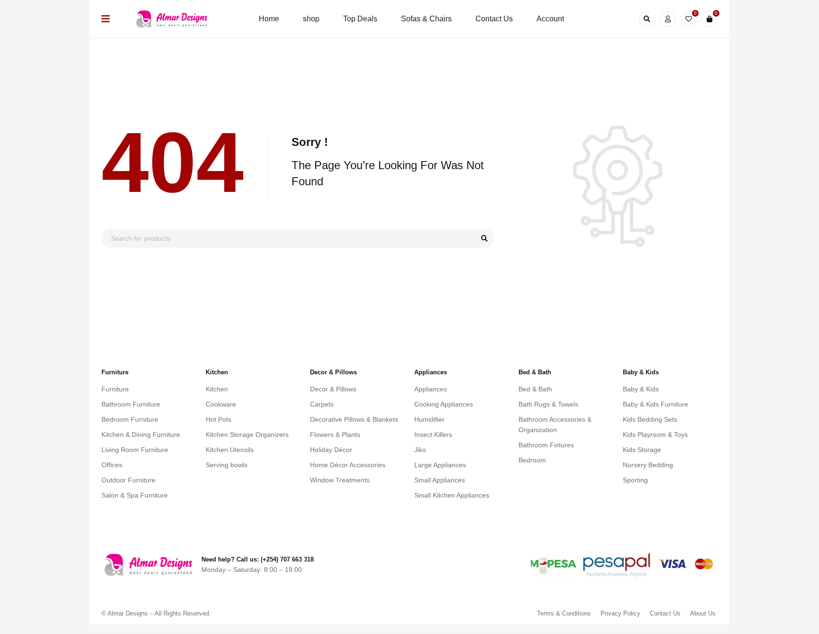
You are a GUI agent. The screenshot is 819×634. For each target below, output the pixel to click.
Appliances (430, 389)
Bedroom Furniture (129, 419)
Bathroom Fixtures (546, 445)
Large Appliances (440, 465)
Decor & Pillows (333, 389)
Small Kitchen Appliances (451, 495)
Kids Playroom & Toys (655, 434)
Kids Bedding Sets (650, 419)
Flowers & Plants (335, 434)
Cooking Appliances (443, 404)
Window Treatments (340, 480)
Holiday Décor (331, 449)
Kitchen (217, 389)
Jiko (420, 449)
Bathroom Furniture (130, 404)
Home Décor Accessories (347, 465)
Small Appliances (439, 480)
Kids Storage (642, 449)
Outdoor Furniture (128, 480)
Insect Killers (433, 434)
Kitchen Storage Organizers (247, 434)
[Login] (668, 19)
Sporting (635, 480)
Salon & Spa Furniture (134, 495)
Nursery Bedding (648, 465)
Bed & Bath (535, 389)
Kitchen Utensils (230, 449)
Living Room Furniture (134, 449)
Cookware (221, 404)
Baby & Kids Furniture (655, 404)
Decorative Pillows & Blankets (354, 419)
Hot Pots (218, 419)
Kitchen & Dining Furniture (140, 434)
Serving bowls (226, 465)
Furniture (115, 389)
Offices (111, 465)
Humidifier (429, 419)
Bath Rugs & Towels (548, 404)
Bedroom (532, 460)
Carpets (322, 404)
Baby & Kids (641, 389)
